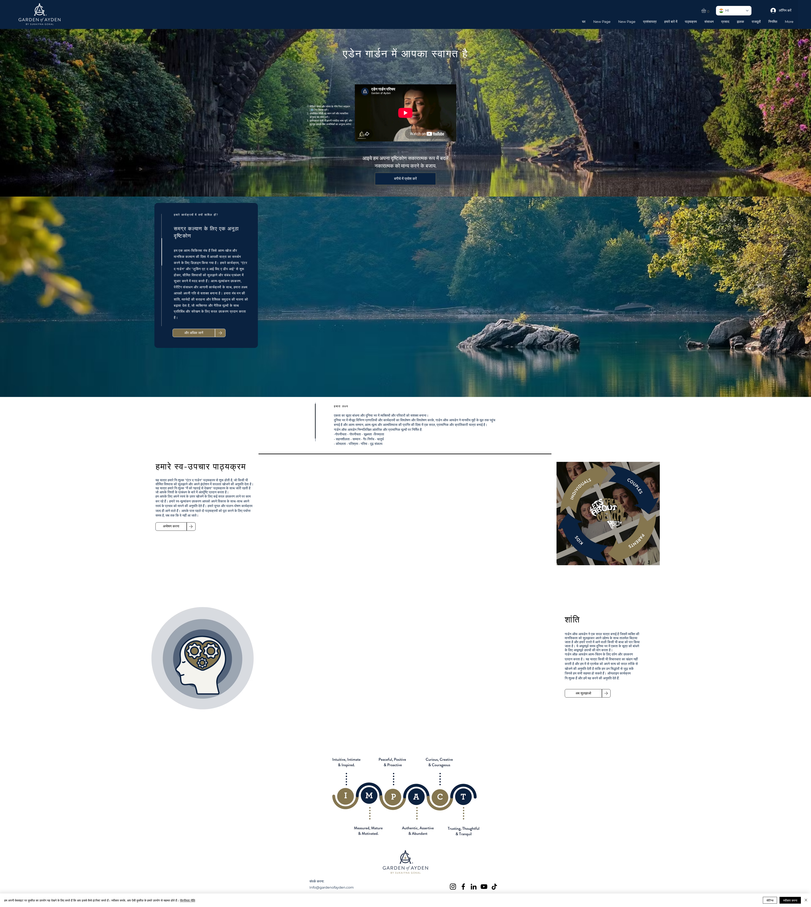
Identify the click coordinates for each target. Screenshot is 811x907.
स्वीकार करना (790, 900)
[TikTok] (494, 886)
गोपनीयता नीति (187, 900)
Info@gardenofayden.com (331, 887)
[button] (706, 10)
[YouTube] (484, 886)
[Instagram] (453, 886)
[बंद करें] (805, 900)
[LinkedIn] (473, 886)
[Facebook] (463, 886)
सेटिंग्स (769, 900)
